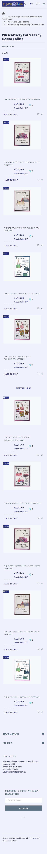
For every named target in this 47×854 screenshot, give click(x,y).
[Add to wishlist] (38, 114)
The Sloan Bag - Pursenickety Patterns (21, 294)
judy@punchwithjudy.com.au (14, 772)
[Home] (13, 6)
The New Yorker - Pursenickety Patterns (22, 99)
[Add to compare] (42, 114)
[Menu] (44, 4)
